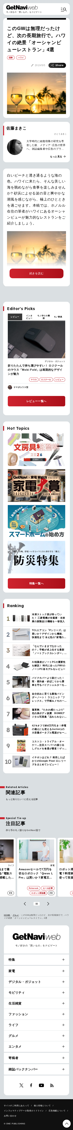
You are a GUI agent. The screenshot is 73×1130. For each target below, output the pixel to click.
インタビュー (29, 316)
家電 (12, 865)
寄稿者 (13, 1058)
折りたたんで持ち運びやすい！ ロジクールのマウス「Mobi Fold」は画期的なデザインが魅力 (35, 369)
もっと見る (58, 156)
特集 (12, 959)
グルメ (16, 915)
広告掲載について (57, 1111)
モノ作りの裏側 (43, 316)
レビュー (15, 317)
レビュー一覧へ (36, 401)
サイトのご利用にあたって (16, 1105)
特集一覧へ (36, 583)
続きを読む (36, 273)
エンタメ (15, 1046)
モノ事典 (58, 317)
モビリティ (17, 992)
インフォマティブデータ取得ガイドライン (24, 1111)
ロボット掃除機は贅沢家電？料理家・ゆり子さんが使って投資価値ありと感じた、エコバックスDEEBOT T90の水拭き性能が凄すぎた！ (36, 874)
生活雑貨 (15, 1003)
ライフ (13, 1025)
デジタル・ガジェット (55, 361)
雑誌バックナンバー (23, 1069)
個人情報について (42, 1105)
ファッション (18, 1014)
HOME (7, 915)
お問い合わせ (10, 1116)
